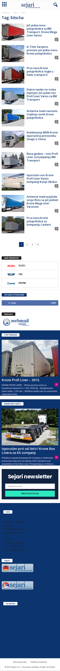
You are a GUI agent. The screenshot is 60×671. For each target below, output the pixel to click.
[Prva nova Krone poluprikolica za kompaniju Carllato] (13, 224)
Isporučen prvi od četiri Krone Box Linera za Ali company (28, 451)
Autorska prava (19, 662)
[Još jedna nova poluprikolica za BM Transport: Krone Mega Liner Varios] (13, 32)
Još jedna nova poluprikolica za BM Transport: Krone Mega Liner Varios (42, 30)
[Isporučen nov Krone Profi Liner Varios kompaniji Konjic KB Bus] (13, 182)
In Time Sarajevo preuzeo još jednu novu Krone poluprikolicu (42, 50)
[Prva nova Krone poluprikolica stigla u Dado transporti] (13, 74)
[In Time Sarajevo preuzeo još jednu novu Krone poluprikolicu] (13, 53)
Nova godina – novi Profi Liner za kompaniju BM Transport (42, 157)
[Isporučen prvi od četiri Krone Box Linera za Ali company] (30, 427)
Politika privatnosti (38, 662)
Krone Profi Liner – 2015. (21, 380)
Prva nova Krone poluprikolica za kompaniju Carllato (39, 221)
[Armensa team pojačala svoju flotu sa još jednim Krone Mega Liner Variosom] (13, 203)
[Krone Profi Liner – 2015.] (30, 358)
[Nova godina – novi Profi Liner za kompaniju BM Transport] (13, 160)
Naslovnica (6, 12)
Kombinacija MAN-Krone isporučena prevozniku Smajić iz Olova (42, 136)
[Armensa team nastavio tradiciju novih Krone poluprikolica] (13, 117)
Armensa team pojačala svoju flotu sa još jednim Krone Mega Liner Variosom (42, 202)
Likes (53, 303)
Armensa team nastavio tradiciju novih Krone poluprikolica (42, 114)
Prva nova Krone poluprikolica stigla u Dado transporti (40, 71)
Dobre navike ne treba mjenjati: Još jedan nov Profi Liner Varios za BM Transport (42, 94)
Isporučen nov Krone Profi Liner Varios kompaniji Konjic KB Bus (42, 178)
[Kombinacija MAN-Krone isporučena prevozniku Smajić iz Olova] (13, 139)
